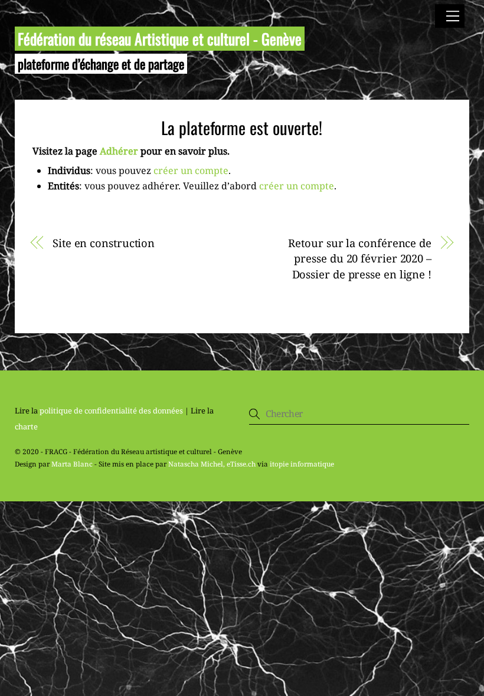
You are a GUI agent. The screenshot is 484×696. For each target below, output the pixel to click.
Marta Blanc (72, 463)
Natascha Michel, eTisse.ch (212, 463)
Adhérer (119, 151)
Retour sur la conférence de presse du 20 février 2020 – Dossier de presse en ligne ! (359, 258)
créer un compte (190, 170)
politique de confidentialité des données (111, 410)
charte (26, 426)
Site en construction (104, 242)
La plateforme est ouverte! (241, 127)
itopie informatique (302, 463)
